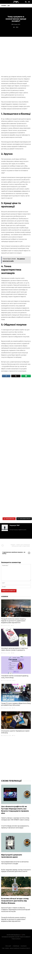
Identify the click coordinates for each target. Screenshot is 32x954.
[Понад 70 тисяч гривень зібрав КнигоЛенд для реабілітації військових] (16, 692)
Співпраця (16, 946)
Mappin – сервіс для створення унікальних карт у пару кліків (20, 545)
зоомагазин (17, 191)
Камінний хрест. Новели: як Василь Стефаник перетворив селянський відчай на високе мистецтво (15, 909)
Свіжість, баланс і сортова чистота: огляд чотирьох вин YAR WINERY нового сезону (15, 819)
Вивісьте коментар (8, 590)
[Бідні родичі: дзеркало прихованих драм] (16, 842)
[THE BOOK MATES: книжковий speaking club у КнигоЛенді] (16, 665)
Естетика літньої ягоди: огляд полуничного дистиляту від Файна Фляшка (15, 901)
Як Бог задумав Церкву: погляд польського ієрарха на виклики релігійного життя (16, 870)
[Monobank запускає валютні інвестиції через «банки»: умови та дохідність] (16, 637)
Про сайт (8, 946)
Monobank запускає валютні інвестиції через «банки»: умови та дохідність (14, 649)
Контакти (24, 946)
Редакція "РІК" (15, 525)
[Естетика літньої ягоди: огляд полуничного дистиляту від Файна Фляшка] (16, 886)
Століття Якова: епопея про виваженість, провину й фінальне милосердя (15, 827)
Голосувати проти (25, 518)
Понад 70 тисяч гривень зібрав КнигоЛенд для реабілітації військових (16, 704)
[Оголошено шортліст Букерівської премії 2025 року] (16, 720)
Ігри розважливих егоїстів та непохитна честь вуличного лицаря (14, 862)
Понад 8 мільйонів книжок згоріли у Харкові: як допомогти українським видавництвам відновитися (13, 620)
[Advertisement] (16, 56)
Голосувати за (9, 518)
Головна (3, 5)
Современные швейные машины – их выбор (13, 553)
